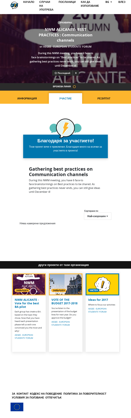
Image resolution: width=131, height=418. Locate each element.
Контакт (23, 393)
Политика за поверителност (84, 393)
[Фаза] (74, 86)
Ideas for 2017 (98, 300)
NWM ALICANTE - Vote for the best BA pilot (27, 303)
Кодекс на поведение (46, 393)
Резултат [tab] (103, 98)
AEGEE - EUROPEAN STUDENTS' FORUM (67, 46)
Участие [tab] (65, 98)
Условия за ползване (28, 397)
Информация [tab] (27, 98)
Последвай (64, 72)
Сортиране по (91, 210)
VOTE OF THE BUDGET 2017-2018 (64, 301)
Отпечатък (53, 397)
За (13, 393)
